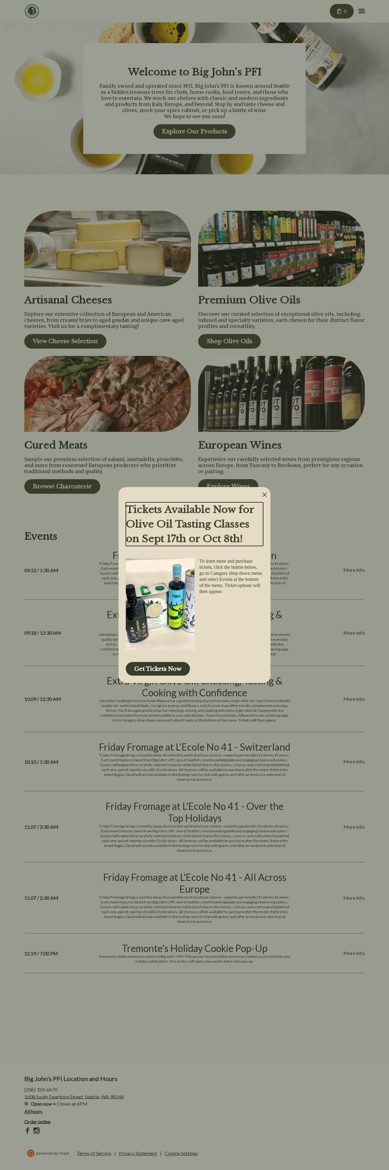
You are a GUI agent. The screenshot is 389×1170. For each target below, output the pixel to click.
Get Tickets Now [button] (157, 668)
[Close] (264, 495)
